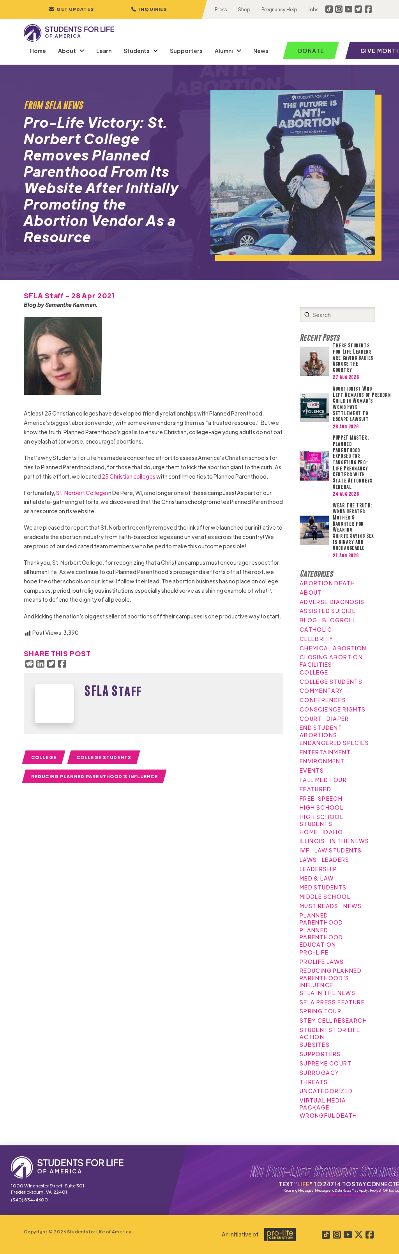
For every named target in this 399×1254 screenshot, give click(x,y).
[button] (148, 9)
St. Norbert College (81, 492)
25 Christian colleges (129, 476)
